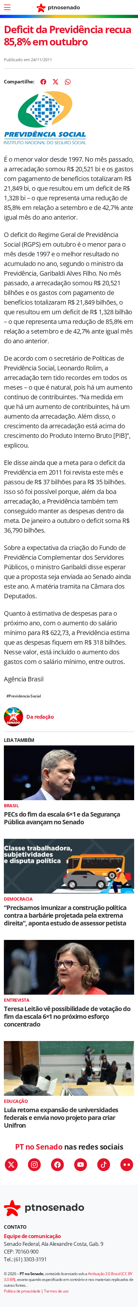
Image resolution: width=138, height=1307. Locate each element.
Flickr (126, 1164)
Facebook (57, 1164)
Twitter (11, 1164)
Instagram (34, 1164)
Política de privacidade (22, 1291)
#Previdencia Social (23, 696)
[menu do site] (7, 7)
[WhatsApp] (68, 82)
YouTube (80, 1164)
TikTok (103, 1164)
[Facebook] (43, 82)
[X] (55, 82)
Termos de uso (56, 1291)
